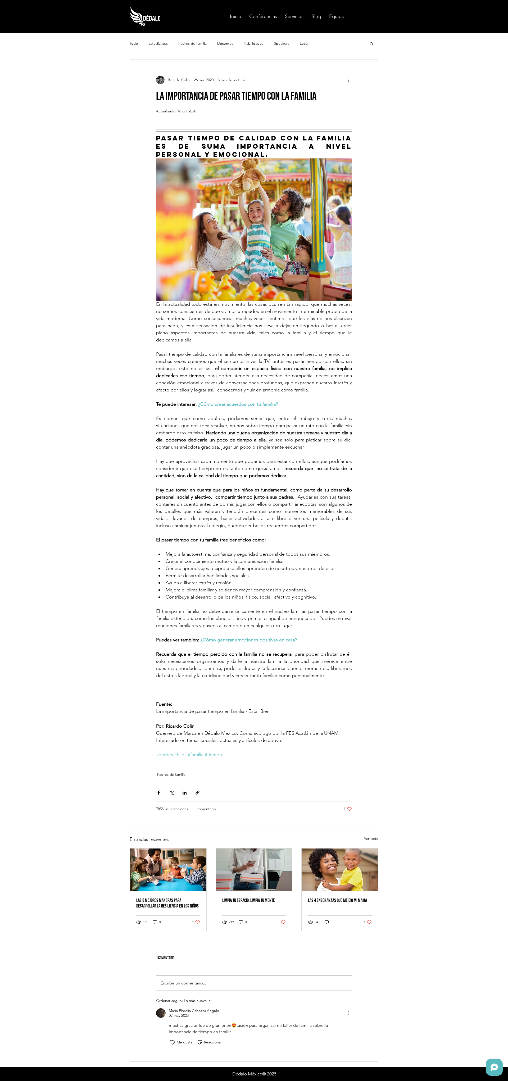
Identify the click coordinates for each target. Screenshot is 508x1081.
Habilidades (253, 43)
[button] (263, 16)
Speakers (281, 43)
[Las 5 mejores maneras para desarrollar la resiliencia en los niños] (168, 870)
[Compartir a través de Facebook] (158, 792)
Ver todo (371, 838)
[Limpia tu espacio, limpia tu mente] (254, 870)
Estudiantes (158, 43)
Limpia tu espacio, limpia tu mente (248, 900)
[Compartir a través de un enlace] (197, 792)
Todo (134, 43)
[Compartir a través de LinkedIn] (184, 792)
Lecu (304, 43)
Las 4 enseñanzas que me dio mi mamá (337, 900)
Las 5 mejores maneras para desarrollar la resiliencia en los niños (167, 903)
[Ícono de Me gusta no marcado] (172, 1042)
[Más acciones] (349, 80)
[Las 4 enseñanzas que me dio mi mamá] (340, 870)
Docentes (225, 43)
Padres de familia (192, 43)
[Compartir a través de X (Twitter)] (171, 792)
